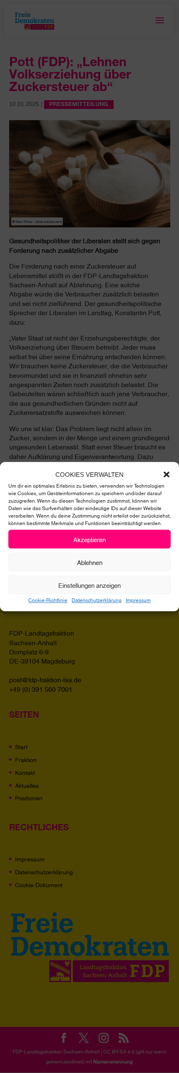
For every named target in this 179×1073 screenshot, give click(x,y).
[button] (166, 475)
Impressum (138, 599)
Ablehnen (89, 562)
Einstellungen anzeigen (89, 585)
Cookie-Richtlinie (47, 599)
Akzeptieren (89, 539)
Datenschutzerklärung (97, 599)
